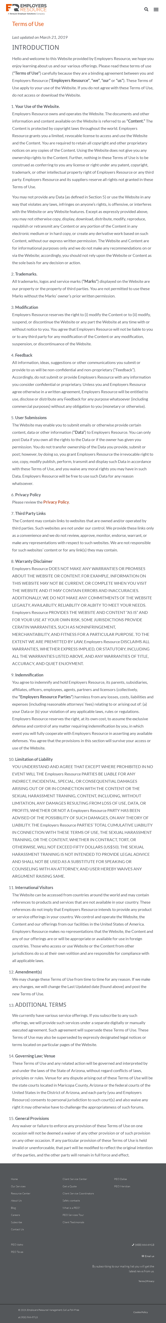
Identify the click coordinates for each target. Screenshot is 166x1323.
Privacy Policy (56, 501)
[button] (146, 9)
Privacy (150, 1281)
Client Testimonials (73, 1222)
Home (14, 1179)
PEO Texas (17, 1251)
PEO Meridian (122, 1186)
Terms (141, 1281)
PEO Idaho (17, 1244)
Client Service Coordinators (78, 1193)
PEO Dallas (120, 1179)
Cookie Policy (140, 1312)
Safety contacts (71, 1200)
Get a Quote (70, 1186)
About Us (16, 1200)
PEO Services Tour (73, 1214)
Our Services (18, 1186)
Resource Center (20, 1193)
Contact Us (17, 1229)
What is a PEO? (71, 1207)
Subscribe (16, 1222)
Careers (15, 1214)
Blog (13, 1207)
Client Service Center (75, 1179)
